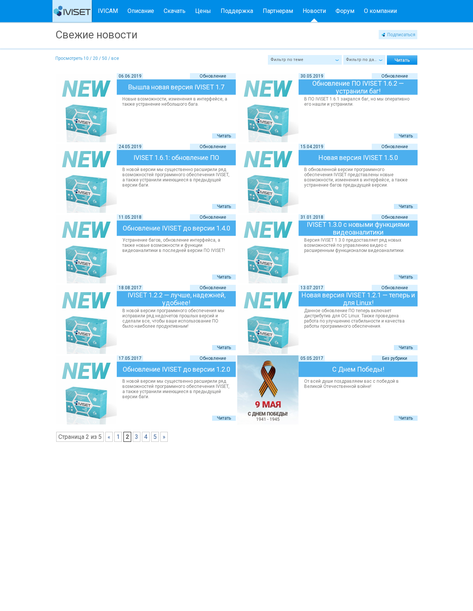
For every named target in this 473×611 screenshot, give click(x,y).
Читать (224, 136)
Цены (203, 10)
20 (95, 58)
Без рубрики (394, 358)
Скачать (175, 10)
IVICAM (108, 10)
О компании (380, 10)
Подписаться (401, 34)
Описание (140, 10)
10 (86, 58)
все (115, 58)
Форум (345, 10)
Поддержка (237, 10)
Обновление (213, 76)
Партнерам (278, 10)
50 (104, 58)
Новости (314, 10)
